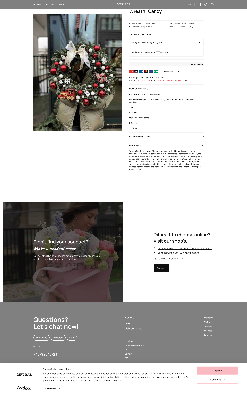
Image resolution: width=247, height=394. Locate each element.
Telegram (171, 80)
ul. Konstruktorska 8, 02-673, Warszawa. (178, 252)
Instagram (209, 317)
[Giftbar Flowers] (124, 4)
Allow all (217, 370)
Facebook (208, 330)
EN (189, 4)
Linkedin (208, 335)
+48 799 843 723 (142, 80)
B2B (126, 358)
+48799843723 (45, 354)
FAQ (126, 349)
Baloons (129, 323)
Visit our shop (133, 328)
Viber (180, 80)
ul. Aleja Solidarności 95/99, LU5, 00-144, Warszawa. (185, 248)
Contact (62, 4)
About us (129, 341)
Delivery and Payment (134, 345)
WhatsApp (161, 80)
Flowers (37, 4)
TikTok (207, 322)
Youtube (208, 326)
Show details (49, 388)
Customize (215, 379)
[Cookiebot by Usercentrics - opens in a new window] (24, 388)
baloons (50, 4)
